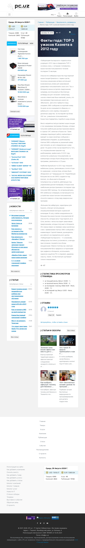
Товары (42, 425)
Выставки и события (14, 500)
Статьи (42, 441)
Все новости (15, 271)
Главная (41, 22)
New (31, 43)
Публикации (50, 22)
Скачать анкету (12, 472)
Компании (42, 433)
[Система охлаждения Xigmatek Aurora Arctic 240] (13, 51)
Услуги (42, 429)
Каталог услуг (12, 489)
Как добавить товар (14, 475)
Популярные (23, 43)
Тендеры (10, 497)
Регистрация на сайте (15, 467)
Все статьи (71, 330)
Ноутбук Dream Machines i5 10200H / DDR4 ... (24, 87)
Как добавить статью (14, 480)
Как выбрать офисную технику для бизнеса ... (48, 384)
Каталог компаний (14, 483)
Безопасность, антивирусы (66, 22)
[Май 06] (49, 375)
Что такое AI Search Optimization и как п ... (67, 351)
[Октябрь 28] (67, 375)
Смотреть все (15, 111)
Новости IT (11, 491)
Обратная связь (12, 502)
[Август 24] (49, 340)
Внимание (12, 43)
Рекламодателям (42, 450)
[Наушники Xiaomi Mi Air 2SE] (13, 77)
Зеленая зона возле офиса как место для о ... (48, 350)
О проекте (42, 453)
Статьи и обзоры (13, 494)
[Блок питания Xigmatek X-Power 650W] (13, 65)
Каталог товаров (13, 486)
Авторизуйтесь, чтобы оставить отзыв (54, 322)
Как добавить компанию (16, 470)
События (42, 445)
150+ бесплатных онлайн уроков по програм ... (67, 384)
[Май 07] (67, 340)
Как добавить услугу (14, 478)
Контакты (42, 458)
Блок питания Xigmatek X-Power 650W (25, 65)
